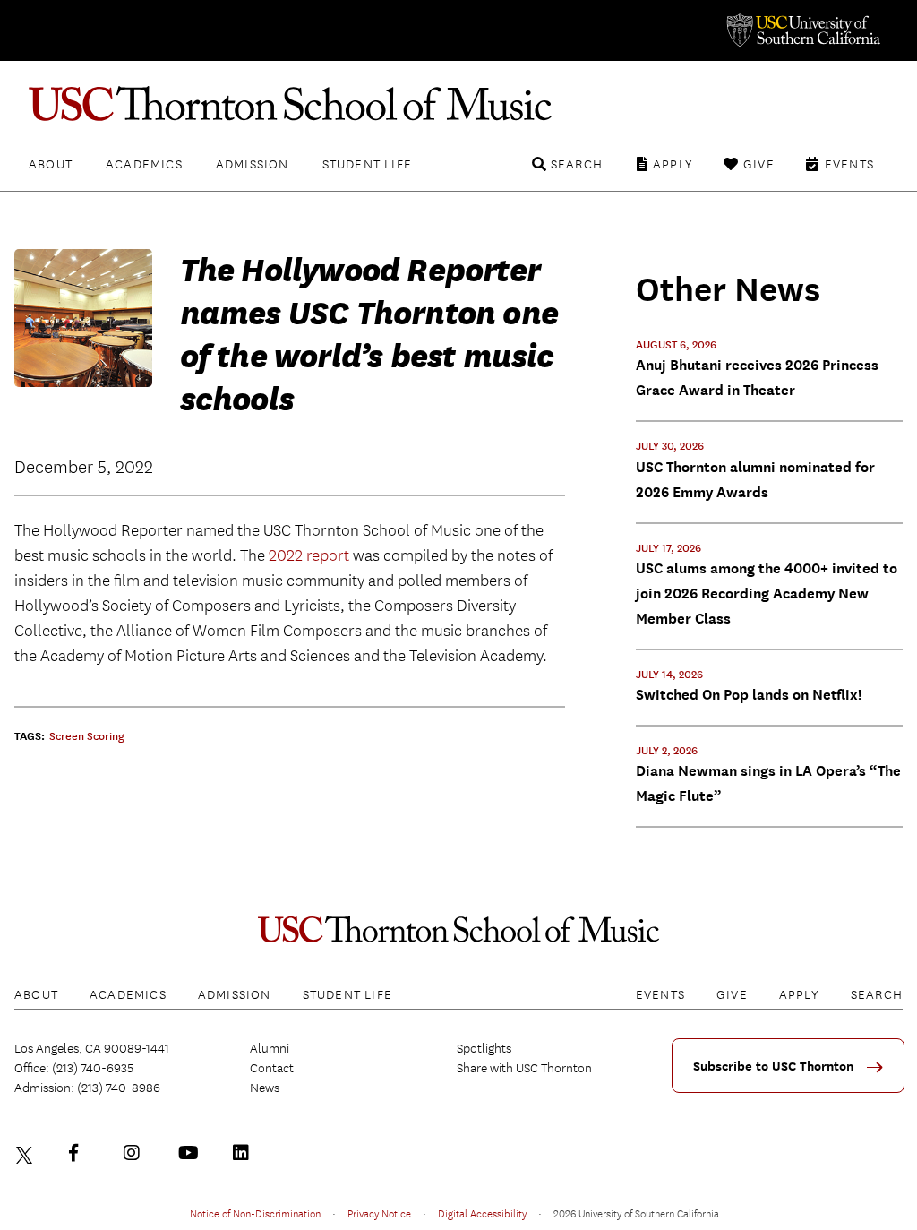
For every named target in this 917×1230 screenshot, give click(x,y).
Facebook (81, 1153)
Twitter (26, 1153)
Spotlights (484, 1048)
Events (849, 164)
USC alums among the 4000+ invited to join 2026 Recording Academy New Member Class (766, 593)
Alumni (269, 1048)
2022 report (309, 556)
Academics (144, 164)
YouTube (190, 1153)
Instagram (136, 1153)
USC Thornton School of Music (458, 104)
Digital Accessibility (482, 1213)
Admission (252, 164)
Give (759, 164)
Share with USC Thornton (524, 1068)
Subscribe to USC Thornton (773, 1066)
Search (577, 164)
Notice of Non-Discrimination (255, 1213)
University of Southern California (802, 30)
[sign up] (881, 1073)
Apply (673, 164)
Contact (272, 1068)
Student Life (367, 164)
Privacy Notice (379, 1213)
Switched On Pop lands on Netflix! (748, 694)
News (264, 1087)
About (51, 164)
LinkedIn (245, 1153)
